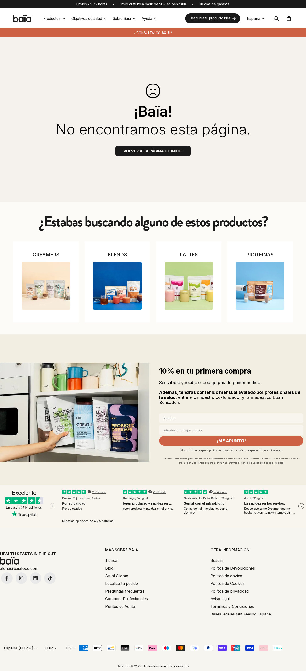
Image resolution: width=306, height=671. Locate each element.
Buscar (216, 560)
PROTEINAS (259, 254)
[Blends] (117, 286)
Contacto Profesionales (126, 598)
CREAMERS (46, 254)
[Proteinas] (260, 286)
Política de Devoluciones (232, 568)
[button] (289, 18)
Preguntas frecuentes (125, 591)
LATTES (189, 254)
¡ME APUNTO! (231, 440)
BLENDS (117, 254)
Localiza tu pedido (121, 583)
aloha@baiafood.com (19, 568)
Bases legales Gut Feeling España (240, 614)
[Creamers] (46, 286)
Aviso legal (220, 598)
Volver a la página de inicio (153, 151)
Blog (109, 568)
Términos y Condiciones (232, 606)
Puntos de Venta (120, 606)
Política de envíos (226, 575)
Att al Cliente (116, 575)
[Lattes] (189, 286)
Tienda (111, 560)
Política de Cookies (227, 583)
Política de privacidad (229, 591)
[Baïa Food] (22, 18)
